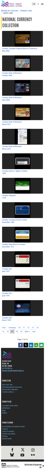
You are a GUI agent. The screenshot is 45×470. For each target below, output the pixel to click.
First (4, 327)
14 (37, 327)
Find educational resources (12, 387)
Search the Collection (10, 389)
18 (17, 331)
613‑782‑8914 (6, 368)
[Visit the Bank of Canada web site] (11, 465)
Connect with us (8, 392)
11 (24, 327)
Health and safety (8, 434)
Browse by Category (9, 11)
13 (33, 327)
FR (34, 4)
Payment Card (26, 11)
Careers (5, 429)
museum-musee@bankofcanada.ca (13, 371)
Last (33, 331)
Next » (27, 331)
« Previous (12, 327)
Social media (7, 438)
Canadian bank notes (10, 405)
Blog (3, 410)
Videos (4, 413)
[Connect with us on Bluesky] (12, 455)
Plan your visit (7, 384)
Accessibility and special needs (13, 426)
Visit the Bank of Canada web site (34, 466)
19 (21, 331)
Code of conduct (8, 431)
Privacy (4, 436)
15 (3, 331)
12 (28, 327)
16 (8, 331)
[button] (20, 345)
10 (19, 327)
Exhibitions (6, 408)
